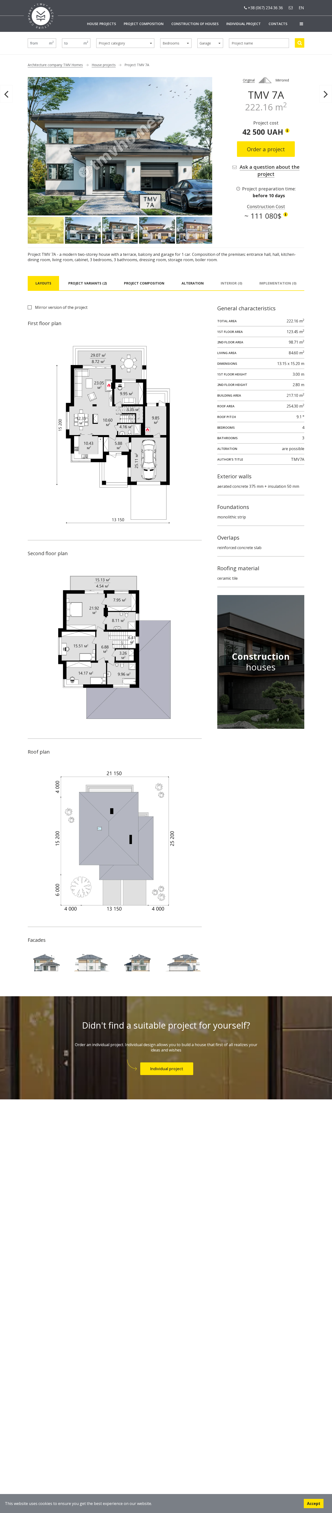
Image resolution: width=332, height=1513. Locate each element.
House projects (101, 23)
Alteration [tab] (193, 283)
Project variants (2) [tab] (87, 283)
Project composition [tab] (144, 283)
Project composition (144, 23)
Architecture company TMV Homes (55, 64)
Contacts (278, 23)
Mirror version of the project (61, 307)
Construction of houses (194, 23)
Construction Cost (266, 206)
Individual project (243, 23)
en (301, 7)
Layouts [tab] (43, 283)
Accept (313, 1503)
